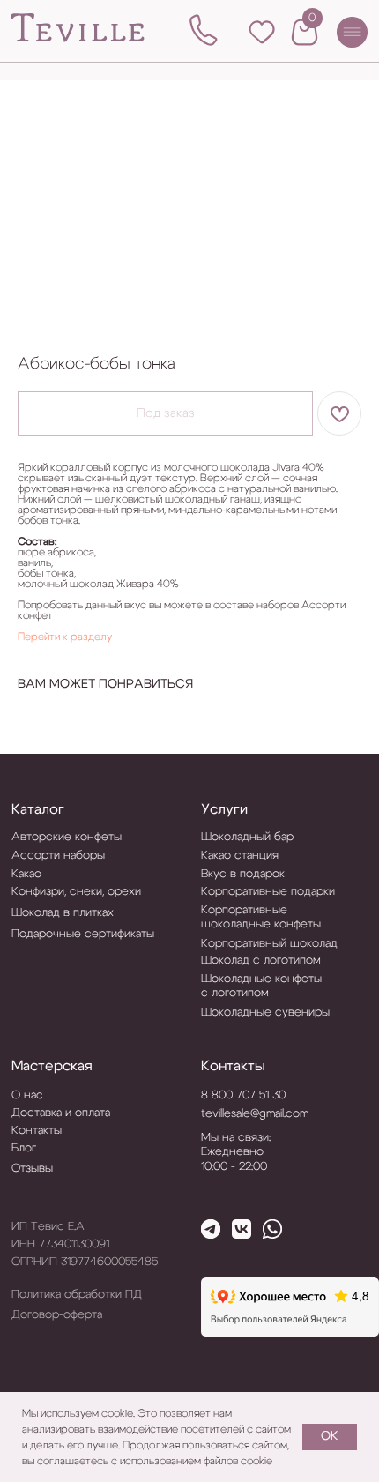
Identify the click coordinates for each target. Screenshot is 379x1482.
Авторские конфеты (66, 836)
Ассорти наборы (58, 855)
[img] (78, 28)
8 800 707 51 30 (243, 1095)
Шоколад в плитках (62, 912)
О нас (27, 1095)
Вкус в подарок (243, 874)
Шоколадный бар (247, 836)
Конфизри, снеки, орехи (76, 891)
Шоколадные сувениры (265, 1012)
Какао (26, 874)
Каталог (37, 809)
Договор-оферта (56, 1314)
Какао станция (240, 855)
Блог (23, 1148)
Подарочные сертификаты (82, 933)
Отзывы (32, 1168)
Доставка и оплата (60, 1112)
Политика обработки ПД (76, 1294)
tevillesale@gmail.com (254, 1113)
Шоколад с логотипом (261, 960)
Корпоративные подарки (268, 891)
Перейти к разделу (65, 636)
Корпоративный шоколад (269, 943)
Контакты (233, 1066)
